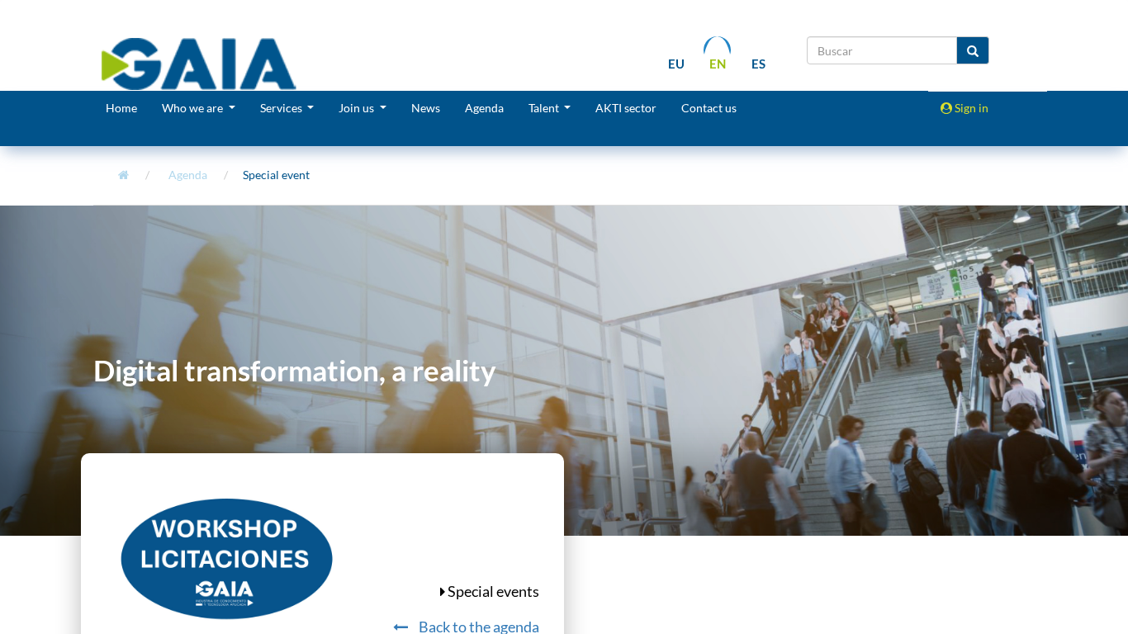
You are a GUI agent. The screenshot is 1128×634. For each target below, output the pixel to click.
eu (676, 63)
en (717, 63)
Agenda (484, 108)
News (425, 108)
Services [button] (282, 108)
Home (121, 108)
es (758, 63)
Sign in (970, 108)
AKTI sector (625, 108)
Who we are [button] (193, 108)
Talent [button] (545, 108)
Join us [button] (358, 108)
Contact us (709, 108)
